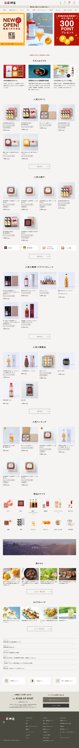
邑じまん (58, 10)
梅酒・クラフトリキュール (39, 10)
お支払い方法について (48, 726)
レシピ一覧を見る (39, 628)
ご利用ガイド (46, 732)
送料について (46, 723)
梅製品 (51, 10)
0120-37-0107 (25, 698)
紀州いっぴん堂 (68, 10)
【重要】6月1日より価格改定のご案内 (39, 55)
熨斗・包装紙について (48, 720)
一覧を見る (39, 166)
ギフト (22, 10)
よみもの (28, 735)
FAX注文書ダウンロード (48, 740)
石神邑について (63, 720)
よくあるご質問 (56, 705)
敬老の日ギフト (13, 10)
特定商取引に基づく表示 (65, 723)
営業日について (46, 729)
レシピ (27, 737)
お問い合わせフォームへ (56, 699)
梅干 (28, 10)
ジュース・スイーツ (30, 732)
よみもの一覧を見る (39, 591)
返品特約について (64, 729)
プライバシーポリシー (65, 737)
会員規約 (62, 726)
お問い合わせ (46, 737)
